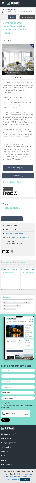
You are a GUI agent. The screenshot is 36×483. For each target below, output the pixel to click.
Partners (4, 460)
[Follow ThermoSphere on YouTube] (7, 251)
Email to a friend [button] (7, 189)
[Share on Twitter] (8, 193)
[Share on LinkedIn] (12, 193)
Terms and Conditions (26, 405)
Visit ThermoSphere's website (18, 237)
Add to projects (28, 17)
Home (4, 9)
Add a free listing (7, 438)
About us (4, 451)
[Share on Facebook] (4, 193)
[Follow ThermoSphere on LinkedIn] (4, 251)
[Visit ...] (10, 269)
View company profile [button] (12, 219)
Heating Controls (8, 272)
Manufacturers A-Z (8, 434)
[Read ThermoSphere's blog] (11, 251)
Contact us (5, 456)
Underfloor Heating (29, 272)
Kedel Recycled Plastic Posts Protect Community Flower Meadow (18, 476)
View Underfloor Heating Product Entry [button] (17, 168)
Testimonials (6, 447)
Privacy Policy (5, 403)
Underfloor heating (10, 308)
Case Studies (11, 9)
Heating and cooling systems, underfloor (16, 302)
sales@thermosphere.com (16, 233)
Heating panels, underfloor (12, 305)
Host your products (8, 443)
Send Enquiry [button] (18, 175)
